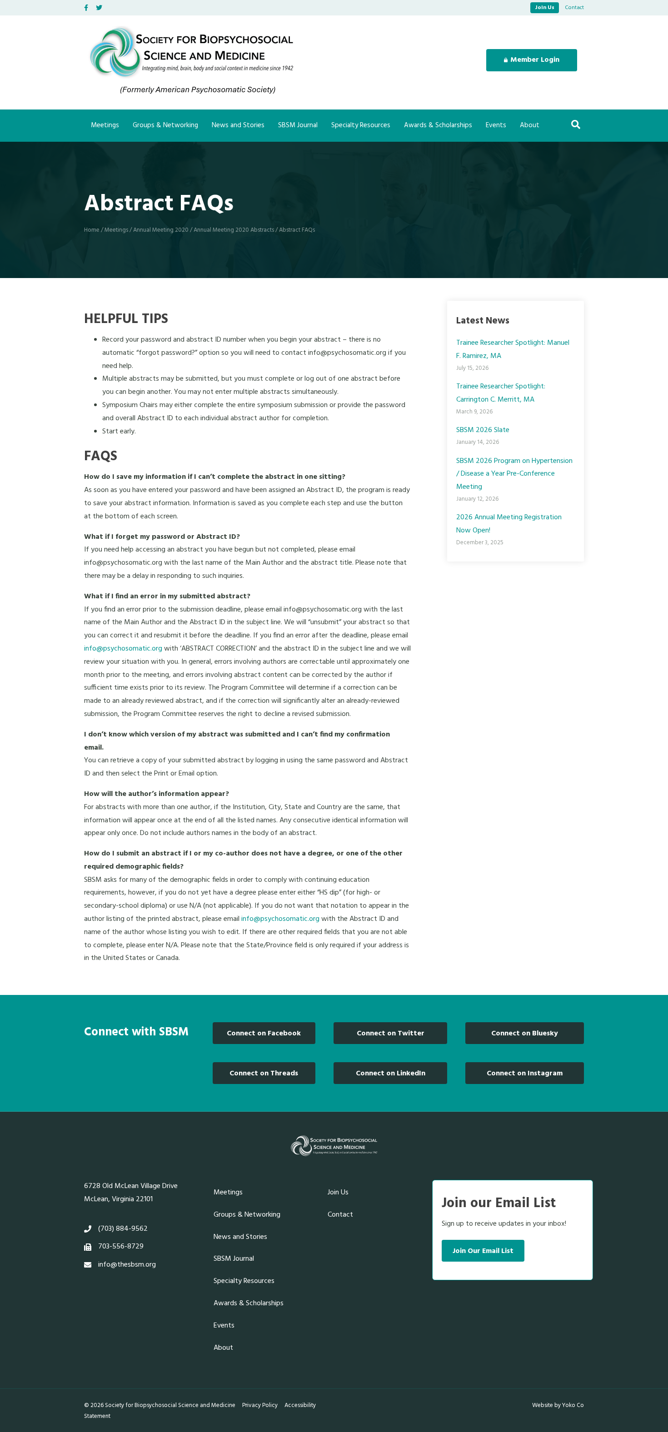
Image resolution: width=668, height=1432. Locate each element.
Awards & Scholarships (438, 125)
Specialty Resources (360, 125)
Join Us (544, 7)
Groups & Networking (165, 125)
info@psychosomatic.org (123, 649)
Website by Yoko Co (558, 1405)
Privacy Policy (260, 1405)
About (529, 125)
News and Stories (238, 125)
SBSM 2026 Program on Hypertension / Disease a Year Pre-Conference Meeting (514, 474)
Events (496, 125)
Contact (574, 7)
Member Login (534, 60)
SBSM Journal (298, 125)
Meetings (105, 125)
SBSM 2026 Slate (482, 430)
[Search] (576, 124)
